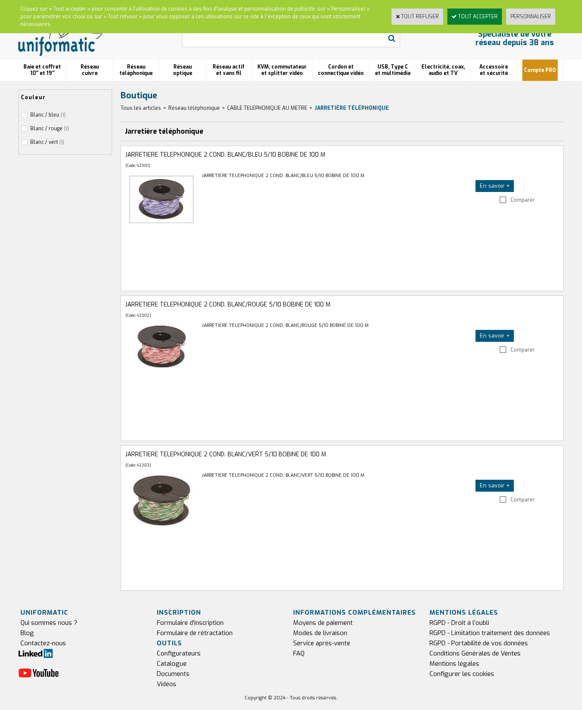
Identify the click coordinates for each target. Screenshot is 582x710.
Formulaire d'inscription (190, 622)
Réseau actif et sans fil (229, 70)
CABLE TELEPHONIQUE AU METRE (267, 108)
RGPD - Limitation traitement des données (489, 633)
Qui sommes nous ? (48, 622)
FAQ (299, 653)
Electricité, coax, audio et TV (443, 70)
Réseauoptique (182, 70)
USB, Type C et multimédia (392, 70)
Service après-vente (321, 643)
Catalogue (172, 663)
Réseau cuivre (90, 70)
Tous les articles (141, 108)
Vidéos (166, 684)
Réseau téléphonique (194, 108)
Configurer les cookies (461, 674)
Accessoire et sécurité (493, 70)
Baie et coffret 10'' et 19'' (42, 70)
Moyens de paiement (323, 622)
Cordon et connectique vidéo (341, 70)
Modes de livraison (320, 633)
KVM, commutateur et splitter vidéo (282, 70)
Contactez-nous (43, 643)
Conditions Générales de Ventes (475, 653)
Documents (173, 674)
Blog (27, 633)
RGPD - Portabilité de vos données (478, 643)
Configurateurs (179, 653)
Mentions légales (454, 663)
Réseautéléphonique (136, 70)
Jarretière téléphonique (351, 108)
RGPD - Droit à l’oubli (459, 622)
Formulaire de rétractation (195, 633)
